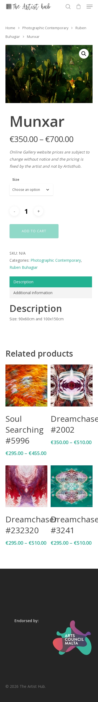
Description (23, 281)
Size (15, 179)
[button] (84, 54)
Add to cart (34, 231)
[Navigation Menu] (90, 6)
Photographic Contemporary (45, 27)
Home (10, 27)
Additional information (33, 292)
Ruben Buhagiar (24, 267)
